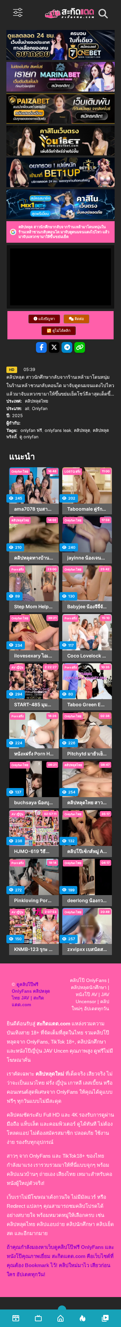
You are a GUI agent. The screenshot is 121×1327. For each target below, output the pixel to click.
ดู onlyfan (28, 436)
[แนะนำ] (83, 1318)
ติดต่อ (79, 318)
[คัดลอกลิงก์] (79, 347)
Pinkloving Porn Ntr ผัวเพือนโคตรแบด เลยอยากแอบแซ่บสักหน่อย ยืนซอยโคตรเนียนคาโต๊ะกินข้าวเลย (34, 900)
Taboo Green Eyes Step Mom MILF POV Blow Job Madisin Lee (87, 704)
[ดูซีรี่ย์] (38, 1318)
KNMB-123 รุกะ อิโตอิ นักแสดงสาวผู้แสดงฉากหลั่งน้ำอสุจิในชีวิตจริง (34, 949)
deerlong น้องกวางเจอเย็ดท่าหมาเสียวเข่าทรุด (87, 900)
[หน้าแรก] (60, 1318)
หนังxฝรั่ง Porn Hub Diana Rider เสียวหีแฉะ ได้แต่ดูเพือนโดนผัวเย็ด (34, 753)
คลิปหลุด (82, 430)
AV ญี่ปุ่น (17, 667)
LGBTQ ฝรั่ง (72, 471)
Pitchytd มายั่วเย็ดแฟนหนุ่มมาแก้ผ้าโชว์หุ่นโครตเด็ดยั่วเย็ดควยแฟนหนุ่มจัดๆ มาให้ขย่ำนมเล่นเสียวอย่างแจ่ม (87, 753)
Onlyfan (39, 408)
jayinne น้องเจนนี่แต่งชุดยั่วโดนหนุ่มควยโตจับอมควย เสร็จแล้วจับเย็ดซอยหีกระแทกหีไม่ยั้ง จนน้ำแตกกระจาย (87, 557)
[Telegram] (67, 347)
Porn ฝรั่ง (17, 569)
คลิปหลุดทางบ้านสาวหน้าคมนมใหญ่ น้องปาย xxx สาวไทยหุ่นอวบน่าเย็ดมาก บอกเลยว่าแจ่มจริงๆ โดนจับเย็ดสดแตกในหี (34, 557)
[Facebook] (41, 347)
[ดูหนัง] (16, 1318)
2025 (17, 415)
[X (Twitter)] (54, 347)
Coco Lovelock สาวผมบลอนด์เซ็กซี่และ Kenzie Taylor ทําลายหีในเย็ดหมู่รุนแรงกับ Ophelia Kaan (87, 655)
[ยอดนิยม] (105, 1318)
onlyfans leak (58, 430)
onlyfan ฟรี (31, 430)
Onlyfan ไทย (19, 471)
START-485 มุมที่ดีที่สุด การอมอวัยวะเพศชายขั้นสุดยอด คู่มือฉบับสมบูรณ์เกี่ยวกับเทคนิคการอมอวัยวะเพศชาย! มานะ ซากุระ (34, 704)
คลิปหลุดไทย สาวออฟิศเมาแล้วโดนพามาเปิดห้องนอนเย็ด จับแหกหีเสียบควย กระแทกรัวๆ (87, 802)
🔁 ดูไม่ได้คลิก (59, 330)
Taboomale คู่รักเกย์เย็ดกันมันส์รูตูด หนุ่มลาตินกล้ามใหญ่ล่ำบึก (87, 509)
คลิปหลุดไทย (36, 401)
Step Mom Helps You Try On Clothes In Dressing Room (34, 606)
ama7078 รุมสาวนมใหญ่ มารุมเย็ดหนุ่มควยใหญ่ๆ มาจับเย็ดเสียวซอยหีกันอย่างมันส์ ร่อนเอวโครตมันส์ (34, 509)
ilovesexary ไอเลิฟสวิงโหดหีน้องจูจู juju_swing (34, 655)
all (27, 408)
